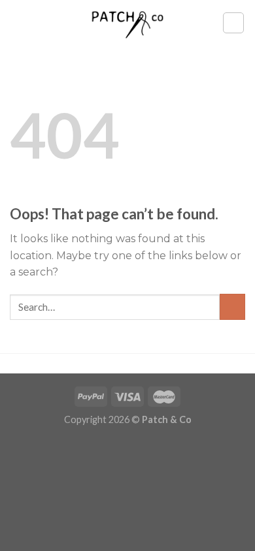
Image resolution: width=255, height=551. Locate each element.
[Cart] (233, 22)
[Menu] (18, 23)
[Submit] (232, 306)
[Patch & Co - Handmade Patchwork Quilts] (127, 22)
